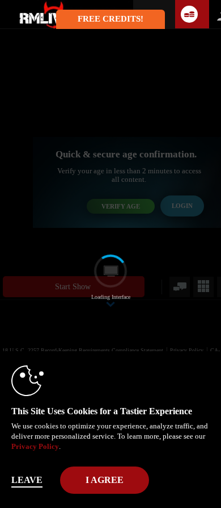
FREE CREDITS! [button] (110, 18)
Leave (26, 480)
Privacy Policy (35, 446)
